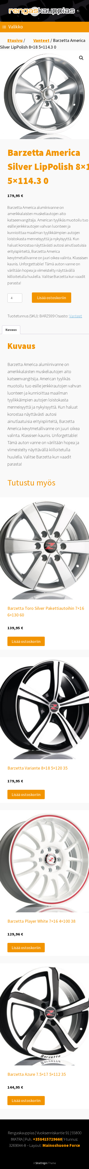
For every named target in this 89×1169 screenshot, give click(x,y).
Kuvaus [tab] (11, 330)
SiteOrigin (41, 1163)
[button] (81, 58)
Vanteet (41, 40)
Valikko (15, 27)
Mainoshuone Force (61, 1145)
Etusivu (14, 40)
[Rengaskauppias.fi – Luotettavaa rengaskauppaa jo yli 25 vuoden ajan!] (44, 11)
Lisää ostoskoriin (51, 297)
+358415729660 (47, 1139)
